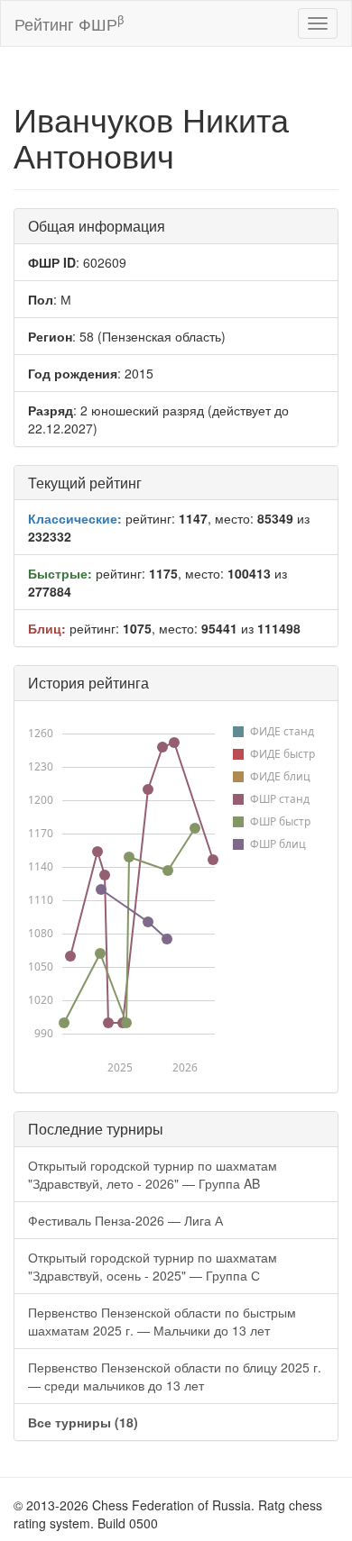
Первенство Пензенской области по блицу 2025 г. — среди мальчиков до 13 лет (174, 1376)
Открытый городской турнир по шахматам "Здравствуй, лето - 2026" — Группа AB (152, 1174)
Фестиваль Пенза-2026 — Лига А (125, 1220)
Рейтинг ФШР (69, 23)
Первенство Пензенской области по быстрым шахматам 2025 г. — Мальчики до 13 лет (162, 1321)
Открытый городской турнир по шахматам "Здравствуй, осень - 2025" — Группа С (152, 1266)
